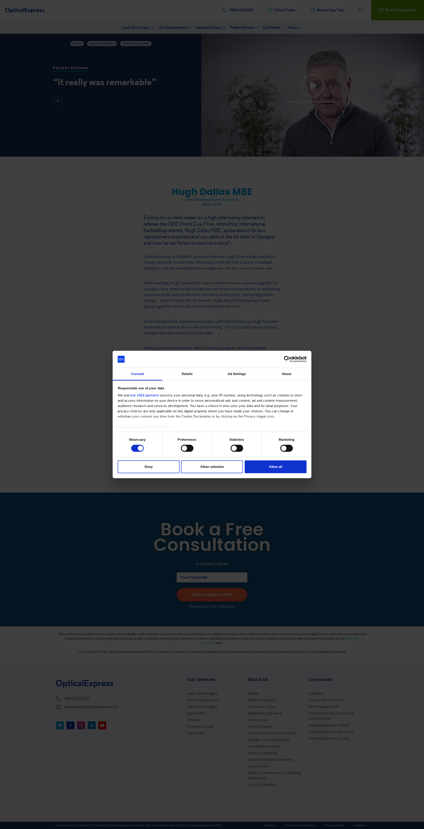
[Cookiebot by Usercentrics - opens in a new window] (287, 359)
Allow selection (212, 467)
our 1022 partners (144, 395)
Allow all (275, 467)
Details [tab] (187, 374)
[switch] (187, 448)
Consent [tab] (137, 374)
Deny (149, 467)
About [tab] (287, 374)
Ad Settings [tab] (237, 374)
